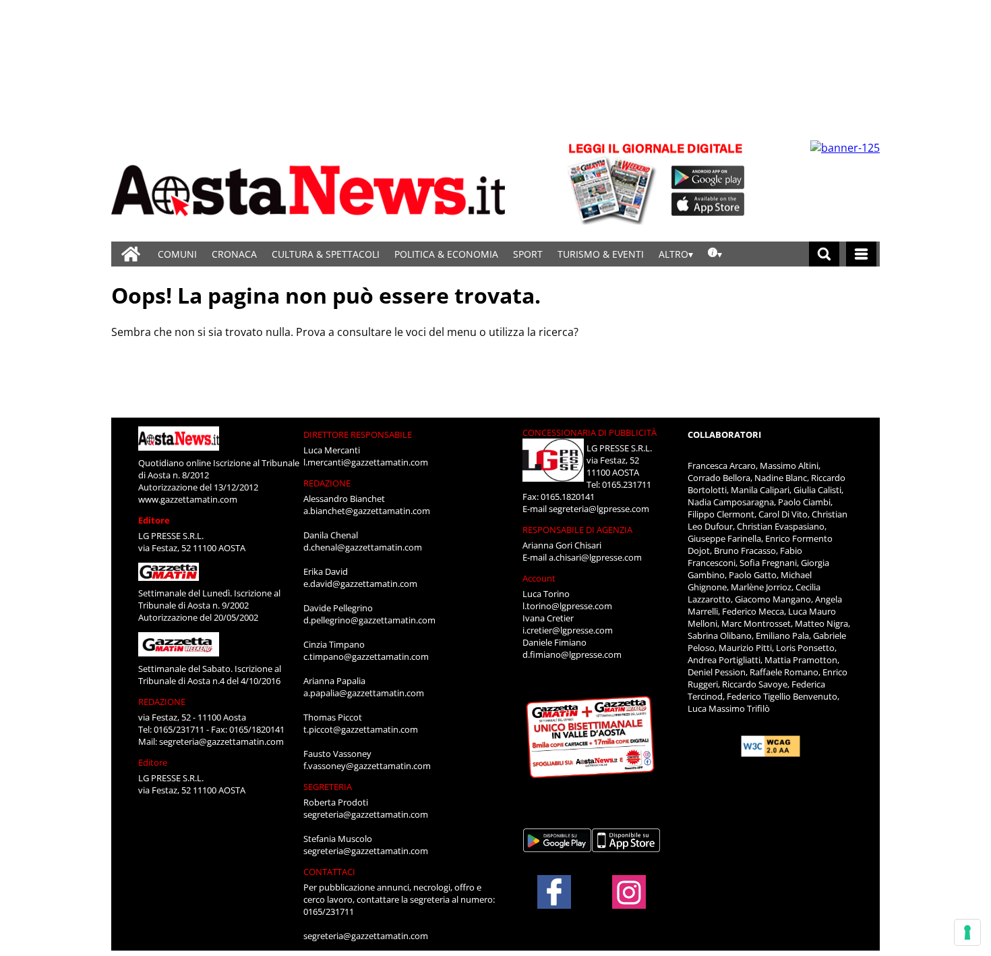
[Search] (824, 254)
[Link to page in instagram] (628, 902)
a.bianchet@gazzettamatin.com (366, 511)
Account (538, 578)
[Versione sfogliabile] (614, 182)
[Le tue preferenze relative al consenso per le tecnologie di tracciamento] (967, 932)
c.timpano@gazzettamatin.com (366, 656)
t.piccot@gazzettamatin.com (360, 729)
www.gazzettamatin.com (187, 499)
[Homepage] (131, 254)
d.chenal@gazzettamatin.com (362, 547)
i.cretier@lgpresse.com (567, 630)
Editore (154, 520)
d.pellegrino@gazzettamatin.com (369, 620)
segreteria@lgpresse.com (599, 509)
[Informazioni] (714, 254)
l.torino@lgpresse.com (567, 606)
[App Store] (708, 204)
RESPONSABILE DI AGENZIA (577, 530)
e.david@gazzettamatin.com (360, 584)
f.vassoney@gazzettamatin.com (367, 766)
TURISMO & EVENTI (601, 254)
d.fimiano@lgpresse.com (572, 654)
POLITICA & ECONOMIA (446, 254)
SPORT (528, 254)
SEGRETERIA (327, 787)
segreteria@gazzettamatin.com (221, 741)
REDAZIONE (161, 702)
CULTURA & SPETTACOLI (326, 254)
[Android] (708, 177)
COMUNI (177, 254)
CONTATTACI (329, 872)
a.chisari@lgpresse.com (595, 557)
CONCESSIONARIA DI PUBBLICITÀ (589, 432)
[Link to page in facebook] (554, 891)
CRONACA (234, 254)
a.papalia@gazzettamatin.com (363, 693)
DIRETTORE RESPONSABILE (357, 434)
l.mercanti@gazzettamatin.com (365, 462)
